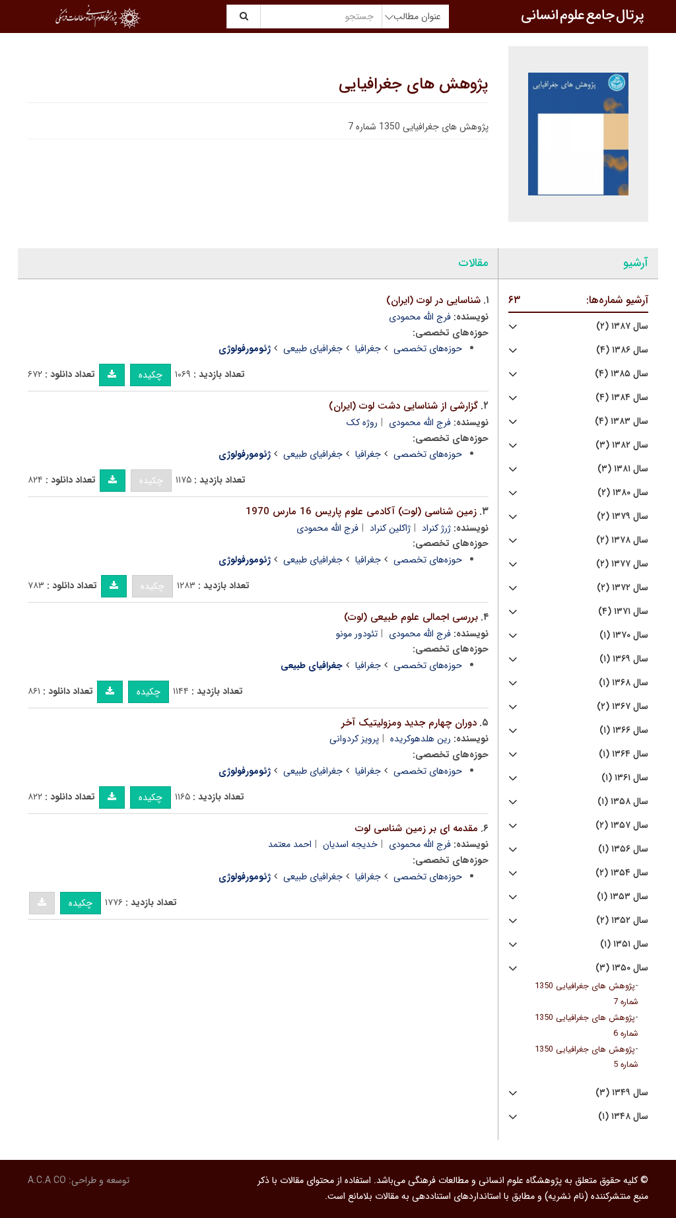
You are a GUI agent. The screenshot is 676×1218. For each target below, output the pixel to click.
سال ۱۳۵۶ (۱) (623, 849)
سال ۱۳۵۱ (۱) (624, 944)
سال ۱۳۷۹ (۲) (622, 517)
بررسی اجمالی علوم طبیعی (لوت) (411, 617)
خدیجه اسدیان (350, 844)
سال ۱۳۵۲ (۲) (622, 921)
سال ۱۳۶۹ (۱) (623, 659)
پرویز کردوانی (354, 738)
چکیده (150, 375)
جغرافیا (368, 348)
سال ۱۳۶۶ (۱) (623, 730)
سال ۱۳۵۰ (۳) (621, 968)
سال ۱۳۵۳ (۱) (622, 897)
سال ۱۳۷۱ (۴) (623, 612)
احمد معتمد (290, 844)
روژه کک (362, 422)
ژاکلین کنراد (390, 528)
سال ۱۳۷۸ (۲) (622, 540)
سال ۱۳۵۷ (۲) (621, 825)
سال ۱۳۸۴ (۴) (621, 398)
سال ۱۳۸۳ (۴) (621, 421)
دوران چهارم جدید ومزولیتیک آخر (409, 723)
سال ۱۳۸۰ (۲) (622, 493)
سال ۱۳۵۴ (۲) (621, 873)
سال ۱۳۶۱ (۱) (624, 778)
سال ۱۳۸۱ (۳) (622, 469)
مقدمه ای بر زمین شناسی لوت (416, 828)
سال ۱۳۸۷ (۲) (622, 326)
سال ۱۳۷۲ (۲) (622, 588)
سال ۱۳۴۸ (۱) (623, 1117)
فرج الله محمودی (420, 317)
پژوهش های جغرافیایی (414, 84)
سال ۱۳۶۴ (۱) (623, 754)
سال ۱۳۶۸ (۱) (623, 683)
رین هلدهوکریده (420, 738)
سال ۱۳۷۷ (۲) (622, 564)
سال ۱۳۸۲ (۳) (621, 445)
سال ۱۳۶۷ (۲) (622, 707)
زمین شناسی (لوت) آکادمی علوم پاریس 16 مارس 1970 (361, 512)
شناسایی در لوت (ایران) (433, 300)
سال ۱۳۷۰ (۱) (623, 635)
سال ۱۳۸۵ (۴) (621, 374)
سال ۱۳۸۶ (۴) (622, 350)
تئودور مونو (357, 633)
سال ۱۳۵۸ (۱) (622, 802)
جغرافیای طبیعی (313, 348)
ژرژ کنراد (436, 528)
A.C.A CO (47, 1180)
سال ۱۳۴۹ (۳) (621, 1093)
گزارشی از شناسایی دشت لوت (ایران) (403, 406)
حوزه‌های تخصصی (427, 348)
